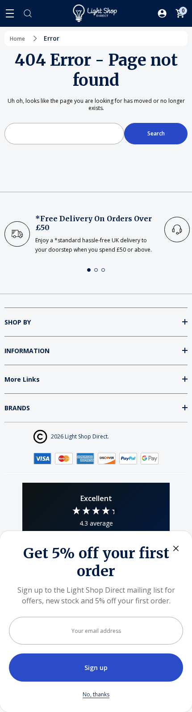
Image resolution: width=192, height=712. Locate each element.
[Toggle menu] (9, 13)
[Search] (27, 13)
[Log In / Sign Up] (162, 13)
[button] (89, 270)
